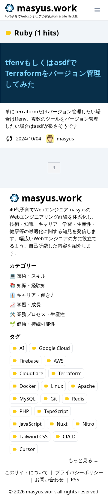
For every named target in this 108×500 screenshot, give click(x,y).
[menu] (97, 10)
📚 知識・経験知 (28, 285)
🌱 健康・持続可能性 (32, 324)
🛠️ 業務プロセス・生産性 (37, 314)
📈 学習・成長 (25, 304)
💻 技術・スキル (28, 275)
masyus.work (47, 8)
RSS (75, 479)
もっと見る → (83, 460)
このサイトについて (26, 472)
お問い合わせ (49, 479)
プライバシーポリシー (79, 472)
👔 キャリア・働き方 (32, 295)
